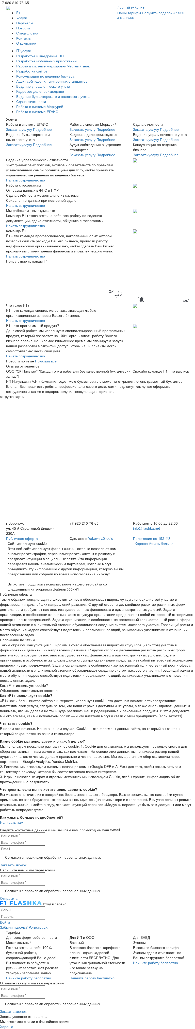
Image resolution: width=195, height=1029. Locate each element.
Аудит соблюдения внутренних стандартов (51, 81)
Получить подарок (157, 12)
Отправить (9, 898)
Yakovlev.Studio (100, 538)
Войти (5, 922)
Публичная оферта (22, 538)
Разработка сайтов (31, 71)
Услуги (21, 17)
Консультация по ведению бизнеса (45, 76)
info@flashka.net (146, 528)
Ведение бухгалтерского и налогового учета (53, 96)
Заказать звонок (13, 864)
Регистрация (39, 927)
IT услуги (23, 50)
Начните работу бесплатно (28, 977)
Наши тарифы (129, 12)
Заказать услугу (19, 129)
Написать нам (11, 822)
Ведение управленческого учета (43, 86)
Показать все (46, 360)
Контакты (23, 38)
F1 (18, 12)
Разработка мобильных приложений (46, 60)
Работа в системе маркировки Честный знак (53, 65)
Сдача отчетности (31, 101)
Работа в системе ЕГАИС (37, 111)
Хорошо (141, 543)
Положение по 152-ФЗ (151, 538)
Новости (23, 27)
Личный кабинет (130, 7)
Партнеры (24, 22)
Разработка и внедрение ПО (40, 55)
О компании (26, 43)
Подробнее (42, 129)
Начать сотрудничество (25, 179)
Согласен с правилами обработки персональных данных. (53, 857)
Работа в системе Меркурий (39, 106)
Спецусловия (27, 32)
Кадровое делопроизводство (40, 91)
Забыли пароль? (14, 927)
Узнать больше (161, 543)
